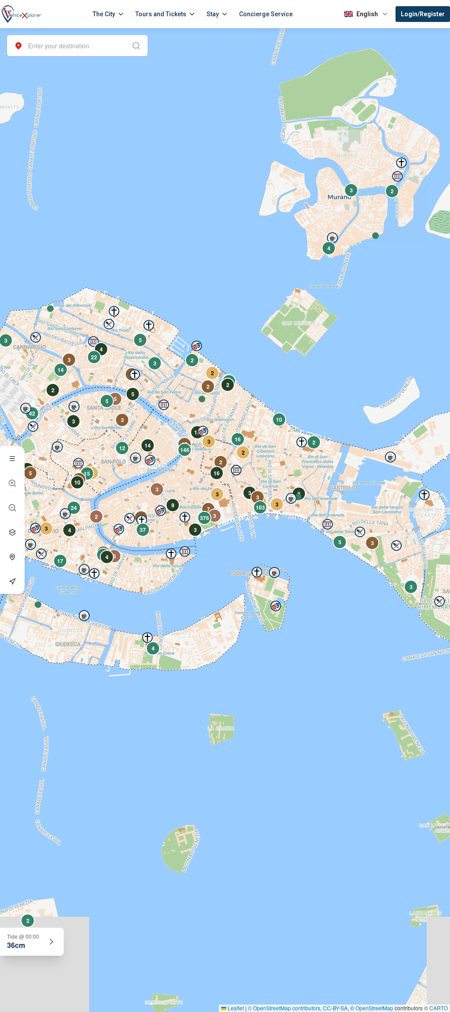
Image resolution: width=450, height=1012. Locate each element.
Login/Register (423, 14)
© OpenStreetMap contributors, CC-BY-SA (298, 1008)
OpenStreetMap (374, 1008)
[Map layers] (12, 532)
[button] (50, 308)
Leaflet (235, 1008)
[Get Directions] (12, 581)
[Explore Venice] (12, 458)
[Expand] (51, 942)
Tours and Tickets (160, 14)
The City (104, 14)
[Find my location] (12, 557)
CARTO (438, 1008)
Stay (213, 14)
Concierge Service (266, 14)
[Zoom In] (12, 483)
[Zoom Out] (12, 508)
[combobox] (77, 45)
